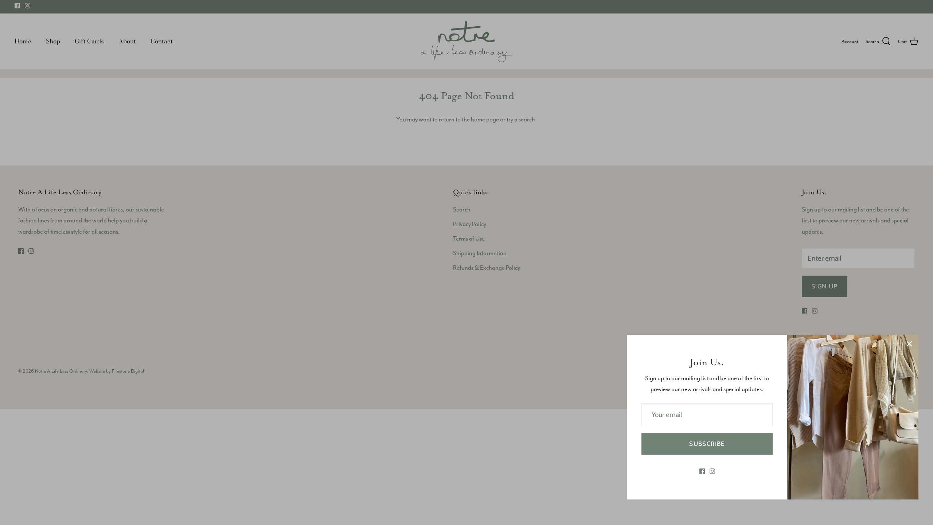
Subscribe (707, 443)
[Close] (909, 344)
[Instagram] (712, 471)
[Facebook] (702, 471)
